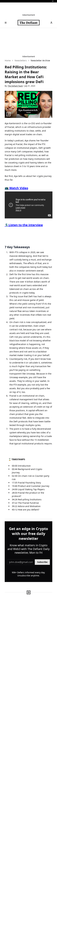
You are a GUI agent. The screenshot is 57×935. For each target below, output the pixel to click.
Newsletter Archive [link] (40, 60)
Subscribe (42, 562)
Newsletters (21, 60)
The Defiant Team (15, 86)
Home (8, 60)
